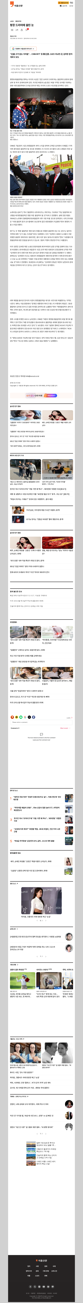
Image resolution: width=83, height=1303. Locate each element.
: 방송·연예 (16, 1039)
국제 (54, 1266)
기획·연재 (13, 965)
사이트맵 (49, 1293)
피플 (28, 1276)
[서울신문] (16, 4)
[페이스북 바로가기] (30, 1286)
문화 (37, 1271)
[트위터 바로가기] (35, 1286)
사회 (37, 1266)
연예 (45, 1276)
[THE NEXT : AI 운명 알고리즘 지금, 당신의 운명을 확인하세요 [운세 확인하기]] (41, 395)
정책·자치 (29, 1271)
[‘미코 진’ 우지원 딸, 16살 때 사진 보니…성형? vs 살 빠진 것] (69, 1116)
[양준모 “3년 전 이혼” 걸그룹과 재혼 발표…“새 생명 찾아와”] (69, 1127)
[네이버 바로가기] (48, 1286)
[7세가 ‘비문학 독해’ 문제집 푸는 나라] (69, 948)
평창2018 (18, 21)
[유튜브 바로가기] (39, 1286)
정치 (28, 1266)
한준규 (12, 36)
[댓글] (27, 30)
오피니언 (13, 929)
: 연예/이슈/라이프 (18, 1096)
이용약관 (33, 1293)
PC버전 (55, 1293)
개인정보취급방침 (41, 1293)
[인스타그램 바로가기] (43, 1286)
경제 (45, 1266)
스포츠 (12, 21)
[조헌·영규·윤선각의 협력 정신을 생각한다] (69, 937)
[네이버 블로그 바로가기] (52, 1286)
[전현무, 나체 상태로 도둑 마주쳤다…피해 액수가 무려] (69, 1104)
